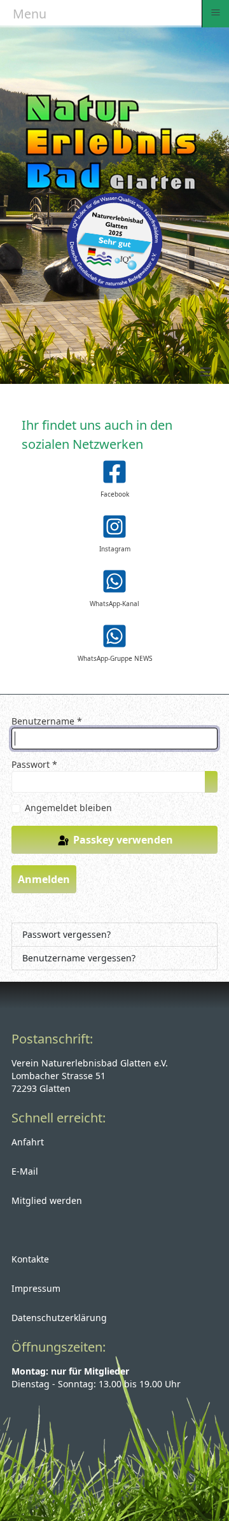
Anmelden (44, 879)
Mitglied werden (46, 1200)
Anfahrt (27, 1142)
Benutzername (46, 721)
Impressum (35, 1288)
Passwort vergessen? (66, 934)
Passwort (34, 764)
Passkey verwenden (122, 840)
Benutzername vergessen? (78, 958)
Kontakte (30, 1259)
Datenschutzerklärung (59, 1318)
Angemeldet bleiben (68, 808)
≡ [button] (216, 12)
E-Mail (24, 1171)
